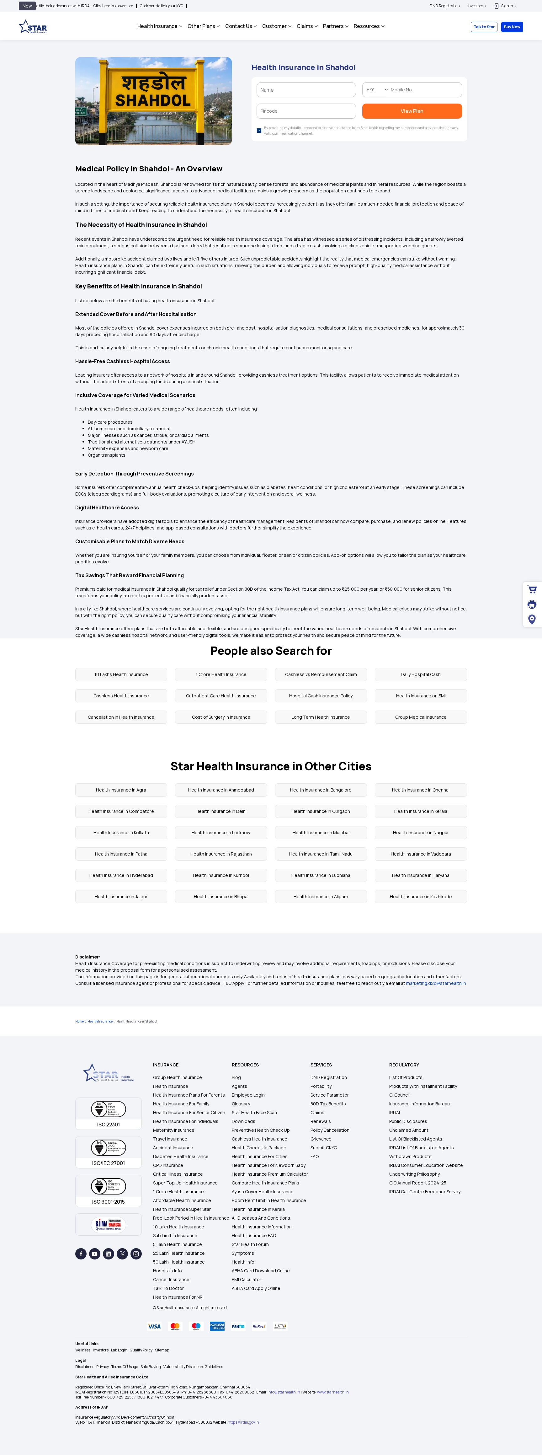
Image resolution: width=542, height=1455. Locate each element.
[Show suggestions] (233, 99)
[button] (332, 30)
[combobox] (220, 99)
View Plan (271, 168)
